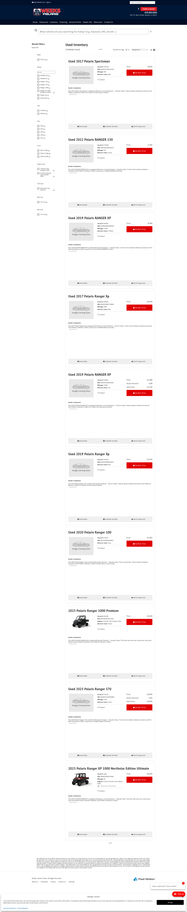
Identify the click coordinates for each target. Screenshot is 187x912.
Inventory (54, 22)
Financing (63, 22)
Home (35, 22)
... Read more (72, 94)
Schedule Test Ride (111, 126)
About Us (35, 882)
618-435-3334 (151, 12)
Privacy (53, 882)
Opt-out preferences (9, 908)
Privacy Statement (22, 908)
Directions (44, 882)
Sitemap (71, 882)
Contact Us (108, 22)
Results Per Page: (119, 49)
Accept (170, 902)
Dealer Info (87, 22)
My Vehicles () (39, 2)
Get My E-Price (140, 73)
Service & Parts (75, 22)
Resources (98, 22)
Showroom (43, 22)
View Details (83, 126)
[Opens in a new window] (138, 9)
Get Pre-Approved (139, 126)
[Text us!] (178, 894)
